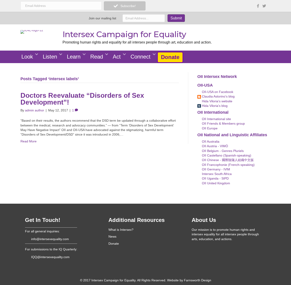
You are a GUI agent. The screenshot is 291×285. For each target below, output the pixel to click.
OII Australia (210, 141)
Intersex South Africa (216, 174)
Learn (73, 57)
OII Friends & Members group (223, 123)
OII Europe (209, 128)
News (112, 236)
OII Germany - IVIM (215, 169)
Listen (50, 57)
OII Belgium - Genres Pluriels (222, 151)
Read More (28, 141)
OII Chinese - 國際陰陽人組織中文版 (227, 160)
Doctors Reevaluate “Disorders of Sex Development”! (82, 99)
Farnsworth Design (197, 280)
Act (117, 57)
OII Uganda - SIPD (215, 178)
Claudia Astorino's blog (218, 96)
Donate (170, 57)
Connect (140, 57)
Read (96, 57)
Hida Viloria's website (216, 101)
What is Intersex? (120, 229)
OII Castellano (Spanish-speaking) (226, 155)
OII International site (216, 119)
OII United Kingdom (215, 183)
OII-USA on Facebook (217, 92)
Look (27, 57)
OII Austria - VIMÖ (214, 146)
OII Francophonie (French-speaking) (228, 165)
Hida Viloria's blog (214, 106)
